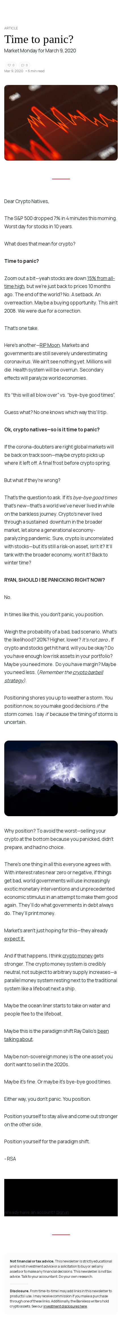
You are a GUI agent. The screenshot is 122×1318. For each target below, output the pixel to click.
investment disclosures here (65, 1306)
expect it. (14, 938)
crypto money (77, 955)
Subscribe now (20, 1204)
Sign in (62, 1212)
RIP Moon (50, 345)
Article (11, 28)
